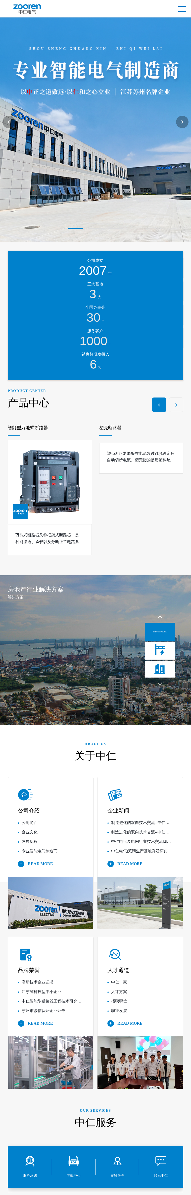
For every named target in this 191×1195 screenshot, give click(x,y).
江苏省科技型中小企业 (41, 996)
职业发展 (119, 1015)
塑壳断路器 (19, 431)
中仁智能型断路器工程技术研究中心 (53, 1005)
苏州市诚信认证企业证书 (43, 1015)
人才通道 (118, 974)
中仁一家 (119, 986)
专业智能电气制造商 (39, 855)
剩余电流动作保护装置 (121, 431)
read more (39, 868)
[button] (75, 228)
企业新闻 (118, 814)
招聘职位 (119, 1005)
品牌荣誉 (29, 974)
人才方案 (119, 996)
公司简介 (30, 826)
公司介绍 (29, 814)
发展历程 (30, 845)
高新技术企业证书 (37, 986)
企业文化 (30, 836)
